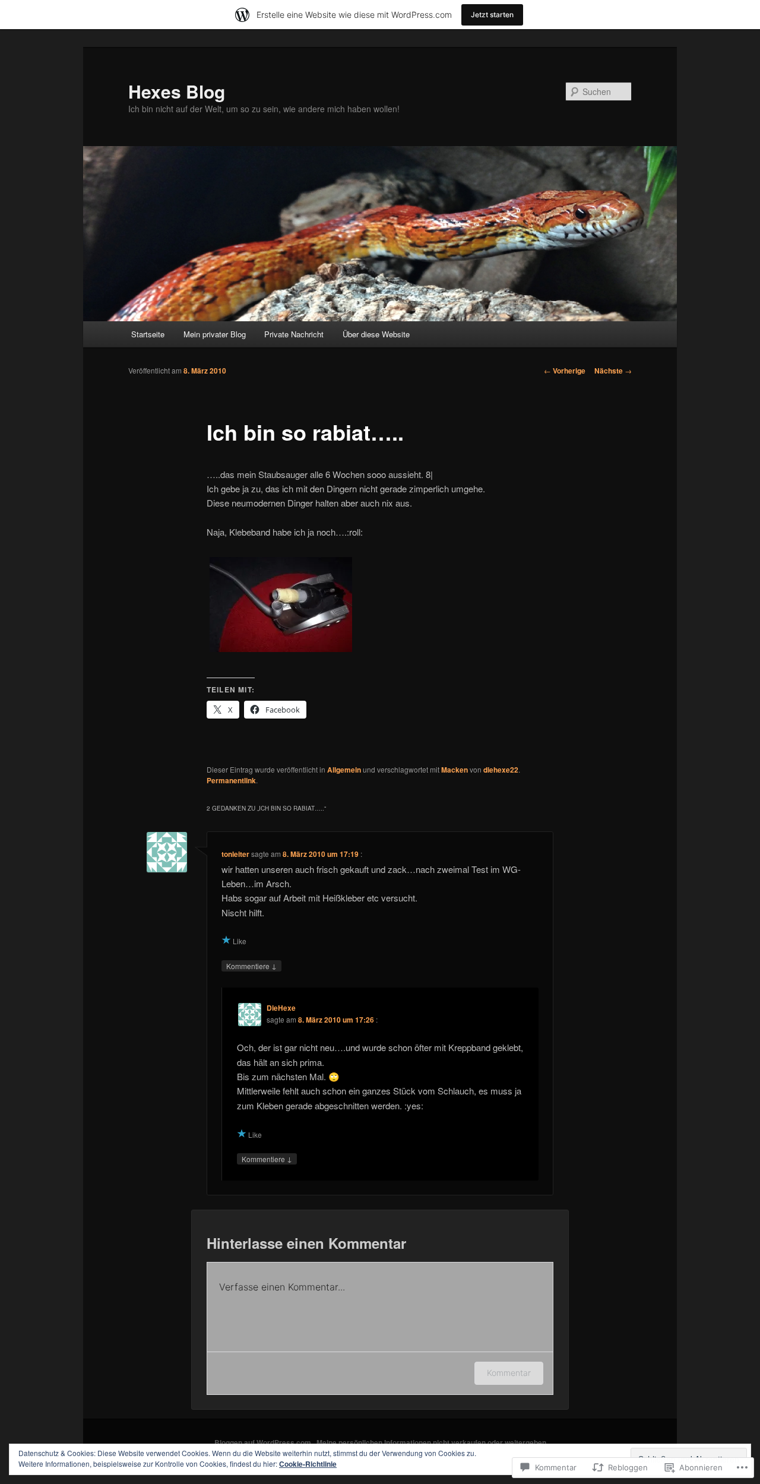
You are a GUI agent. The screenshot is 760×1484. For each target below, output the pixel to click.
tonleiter (235, 854)
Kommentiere (251, 965)
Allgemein (344, 769)
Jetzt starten (492, 14)
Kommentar (509, 1373)
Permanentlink (231, 780)
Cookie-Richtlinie (308, 1463)
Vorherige (564, 370)
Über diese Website (376, 334)
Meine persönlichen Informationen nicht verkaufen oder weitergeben (431, 1442)
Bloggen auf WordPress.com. (263, 1442)
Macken (454, 769)
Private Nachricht (294, 334)
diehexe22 (500, 769)
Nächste (613, 370)
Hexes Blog (176, 91)
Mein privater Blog (214, 334)
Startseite (147, 334)
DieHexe (281, 1007)
